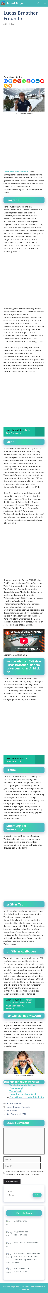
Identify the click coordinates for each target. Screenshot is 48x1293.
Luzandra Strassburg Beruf (22, 1094)
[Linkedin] (38, 81)
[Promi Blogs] (3, 3)
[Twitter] (10, 81)
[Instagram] (28, 81)
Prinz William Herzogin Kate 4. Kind (26, 1097)
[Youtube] (42, 81)
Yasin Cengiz (15, 1091)
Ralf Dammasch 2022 (16, 1114)
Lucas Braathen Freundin (15, 171)
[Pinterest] (19, 81)
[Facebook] (6, 81)
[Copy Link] (6, 86)
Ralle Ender (12, 1110)
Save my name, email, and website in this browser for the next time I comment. (25, 1173)
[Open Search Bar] (38, 3)
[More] (10, 86)
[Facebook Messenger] (33, 81)
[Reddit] (15, 81)
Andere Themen (14, 1103)
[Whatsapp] (24, 81)
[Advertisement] (24, 51)
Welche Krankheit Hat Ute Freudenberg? (22, 1087)
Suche (9, 1191)
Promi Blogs (15, 3)
